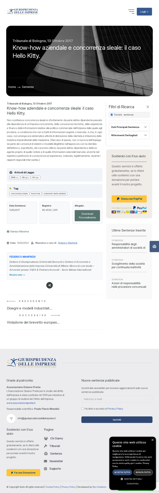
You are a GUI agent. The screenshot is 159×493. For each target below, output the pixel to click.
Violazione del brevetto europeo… (33, 322)
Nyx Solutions (99, 487)
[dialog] (132, 463)
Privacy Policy (115, 408)
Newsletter (56, 461)
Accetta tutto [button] (122, 472)
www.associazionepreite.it (21, 402)
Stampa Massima (19, 231)
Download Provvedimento (87, 215)
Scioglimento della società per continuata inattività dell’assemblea (128, 265)
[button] (132, 478)
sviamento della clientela (55, 193)
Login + (144, 11)
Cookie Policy (52, 487)
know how (35, 193)
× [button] (152, 440)
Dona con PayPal (131, 198)
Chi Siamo (56, 438)
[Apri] (154, 246)
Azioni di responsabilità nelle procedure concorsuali (129, 285)
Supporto (55, 468)
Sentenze (28, 87)
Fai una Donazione (25, 472)
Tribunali (54, 446)
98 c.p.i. (25, 177)
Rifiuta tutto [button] (143, 472)
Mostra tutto (16, 274)
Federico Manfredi (67, 242)
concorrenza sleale (19, 193)
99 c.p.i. (35, 177)
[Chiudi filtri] (148, 107)
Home (12, 87)
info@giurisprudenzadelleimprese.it (37, 418)
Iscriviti (117, 419)
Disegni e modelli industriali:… (29, 308)
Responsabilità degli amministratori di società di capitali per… (128, 246)
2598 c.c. (15, 177)
